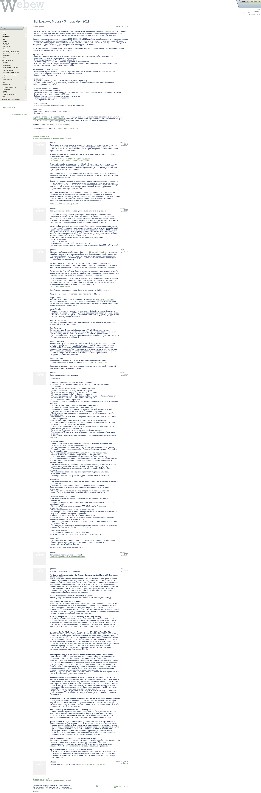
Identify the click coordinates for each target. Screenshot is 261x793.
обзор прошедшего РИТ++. (69, 128)
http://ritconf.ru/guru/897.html (60, 286)
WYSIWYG (7, 44)
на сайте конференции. (61, 124)
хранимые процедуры (10, 75)
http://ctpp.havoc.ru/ (99, 362)
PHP (258, 10)
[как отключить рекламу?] (19, 114)
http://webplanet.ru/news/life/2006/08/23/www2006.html (70, 160)
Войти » (245, 2)
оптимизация (256, 13)
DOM (5, 41)
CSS (46, 788)
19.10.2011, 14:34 (122, 762)
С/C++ (4, 97)
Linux (4, 58)
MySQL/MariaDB (245, 13)
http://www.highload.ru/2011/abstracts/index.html (67, 557)
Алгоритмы (6, 84)
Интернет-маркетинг (9, 87)
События (6, 55)
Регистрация (255, 2)
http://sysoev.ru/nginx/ (106, 300)
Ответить (124, 146)
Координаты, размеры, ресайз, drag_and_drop (11, 52)
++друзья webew (8, 107)
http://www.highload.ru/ (97, 252)
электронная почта (9, 94)
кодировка (6, 65)
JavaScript (257, 11)
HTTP (258, 14)
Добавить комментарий (41, 136)
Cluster (5, 62)
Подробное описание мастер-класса (64, 204)
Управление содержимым (11, 99)
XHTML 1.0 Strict (38, 788)
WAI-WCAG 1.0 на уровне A (62, 788)
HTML (4, 34)
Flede (46, 787)
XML (3, 82)
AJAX (5, 39)
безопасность (8, 80)
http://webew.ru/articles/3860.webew (91, 764)
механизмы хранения (10, 67)
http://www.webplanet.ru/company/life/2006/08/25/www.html (71, 158)
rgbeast (41, 27)
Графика (6, 49)
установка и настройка (11, 72)
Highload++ (106, 31)
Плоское (68, 138)
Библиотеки (7, 46)
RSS (50, 788)
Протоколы (251, 14)
